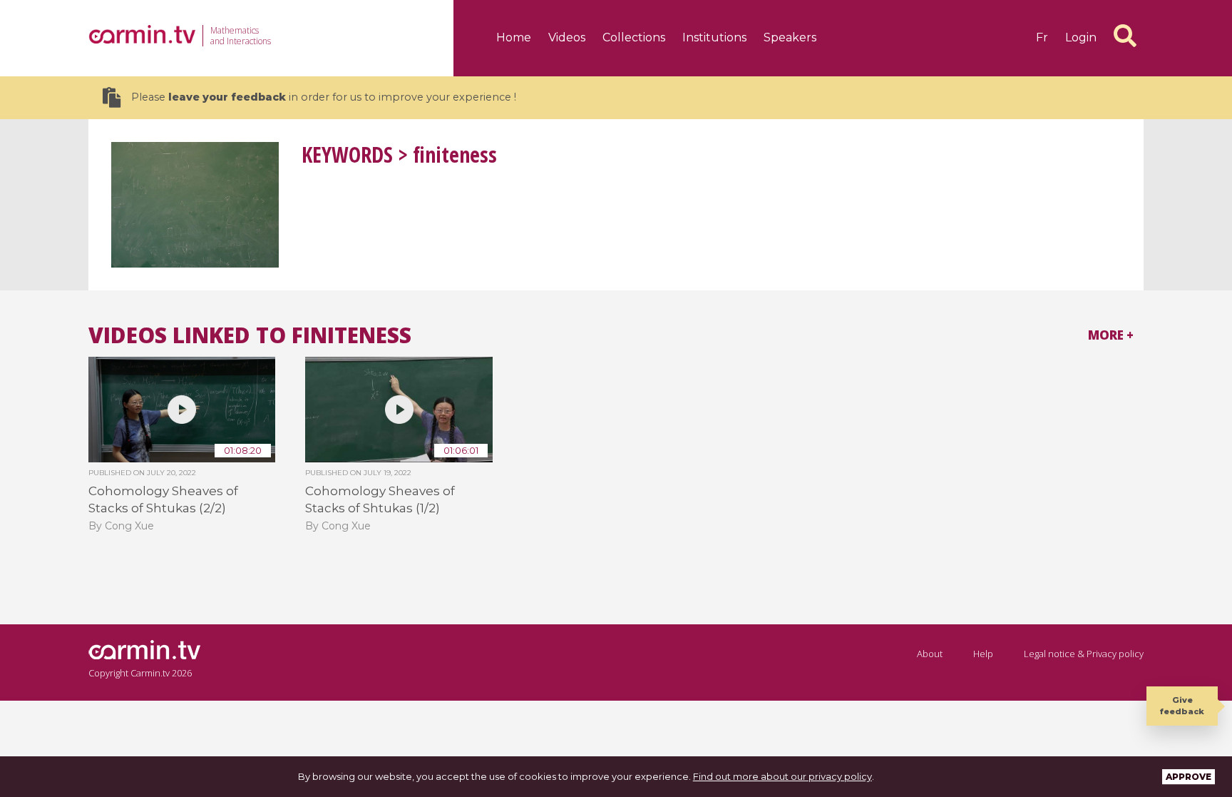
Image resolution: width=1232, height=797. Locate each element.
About (930, 653)
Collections (633, 37)
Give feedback (1182, 705)
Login (1081, 37)
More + (1111, 335)
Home (513, 37)
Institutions (714, 37)
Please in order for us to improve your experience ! (323, 97)
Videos (566, 37)
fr (1042, 37)
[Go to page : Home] (141, 34)
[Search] (1125, 35)
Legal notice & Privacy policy (1084, 653)
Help (983, 653)
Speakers (790, 37)
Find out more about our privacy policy (782, 776)
